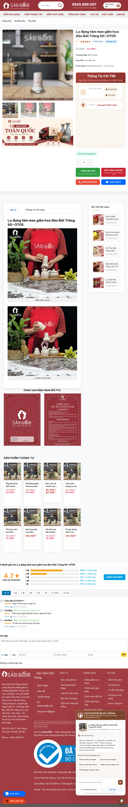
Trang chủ (6, 21)
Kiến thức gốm (115, 680)
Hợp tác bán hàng (69, 693)
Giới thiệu (7, 722)
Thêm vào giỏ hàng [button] (12, 500)
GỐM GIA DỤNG (11, 14)
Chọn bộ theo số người (87, 760)
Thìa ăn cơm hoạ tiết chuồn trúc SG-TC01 (11, 530)
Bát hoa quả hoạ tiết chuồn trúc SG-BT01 (31, 530)
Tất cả (6, 593)
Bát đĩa (53, 722)
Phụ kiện (32, 21)
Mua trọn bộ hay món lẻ (88, 765)
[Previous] (7, 65)
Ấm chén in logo (41, 726)
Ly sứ (46, 722)
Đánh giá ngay (114, 577)
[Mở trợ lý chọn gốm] (122, 800)
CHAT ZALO (115, 182)
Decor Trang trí (115, 703)
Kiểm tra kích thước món (110, 765)
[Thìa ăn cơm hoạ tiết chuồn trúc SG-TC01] (12, 517)
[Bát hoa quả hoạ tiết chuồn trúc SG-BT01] (32, 517)
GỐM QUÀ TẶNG (77, 14)
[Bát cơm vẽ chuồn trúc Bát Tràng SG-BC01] (52, 471)
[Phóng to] (5, 97)
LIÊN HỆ (120, 14)
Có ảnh (66, 593)
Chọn (48, 499)
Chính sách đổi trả (93, 696)
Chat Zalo (112, 789)
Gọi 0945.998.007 (90, 789)
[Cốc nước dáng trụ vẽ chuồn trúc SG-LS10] (72, 471)
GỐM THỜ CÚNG (55, 14)
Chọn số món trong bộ (108, 760)
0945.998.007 (84, 4)
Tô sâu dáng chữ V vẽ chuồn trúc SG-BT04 (71, 530)
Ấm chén (38, 722)
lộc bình (60, 722)
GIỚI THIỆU (108, 14)
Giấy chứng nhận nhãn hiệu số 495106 (73, 732)
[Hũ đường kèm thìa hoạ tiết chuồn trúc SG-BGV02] (32, 471)
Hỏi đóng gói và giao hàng (89, 770)
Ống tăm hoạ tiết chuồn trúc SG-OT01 (12, 485)
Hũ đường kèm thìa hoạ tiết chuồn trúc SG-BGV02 (32, 485)
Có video (55, 593)
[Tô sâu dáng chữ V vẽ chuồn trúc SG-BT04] (72, 517)
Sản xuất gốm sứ (68, 680)
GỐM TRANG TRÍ (33, 14)
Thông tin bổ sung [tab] (34, 210)
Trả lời (6, 607)
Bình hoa (68, 722)
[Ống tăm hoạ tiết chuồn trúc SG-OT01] (12, 471)
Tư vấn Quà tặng (116, 690)
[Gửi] (120, 782)
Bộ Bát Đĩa (19, 21)
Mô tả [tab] (13, 210)
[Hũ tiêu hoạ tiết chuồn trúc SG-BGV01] (52, 517)
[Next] (68, 65)
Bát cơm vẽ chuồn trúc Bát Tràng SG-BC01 (51, 485)
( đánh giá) (97, 41)
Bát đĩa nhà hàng (69, 698)
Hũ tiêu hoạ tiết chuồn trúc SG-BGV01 (51, 530)
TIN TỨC (94, 14)
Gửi (123, 654)
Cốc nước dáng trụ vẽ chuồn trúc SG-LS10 (71, 485)
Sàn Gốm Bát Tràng (11, 684)
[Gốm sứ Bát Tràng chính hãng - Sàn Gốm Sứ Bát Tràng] (15, 5)
